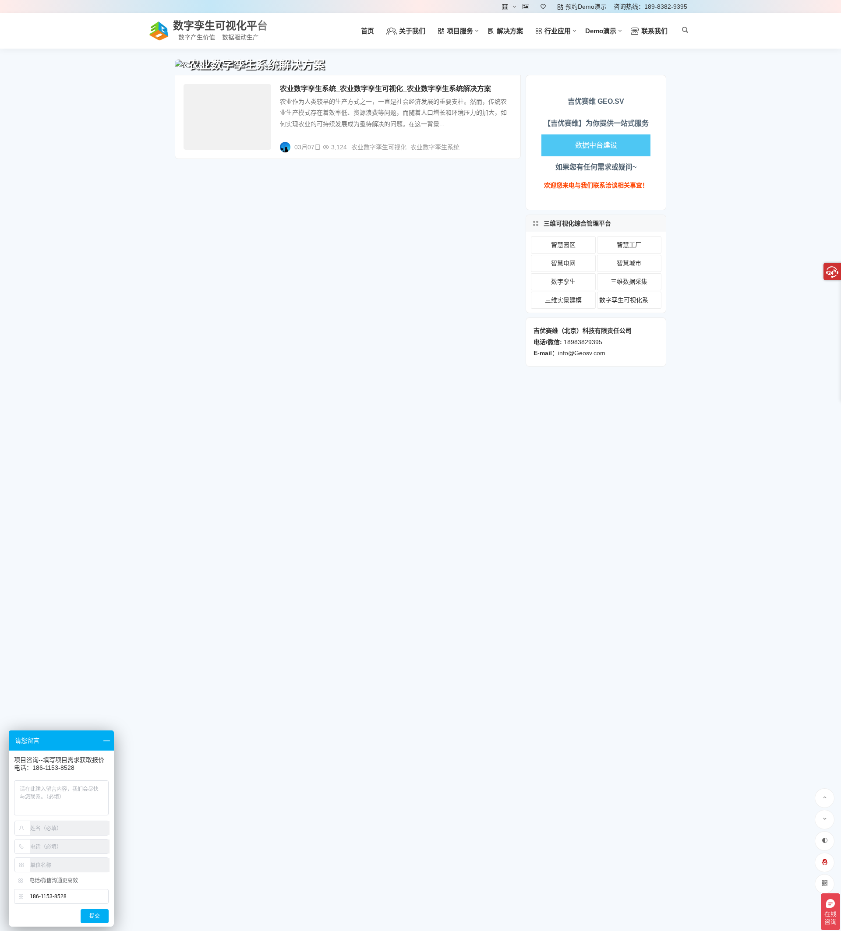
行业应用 (201, 94)
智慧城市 (629, 263)
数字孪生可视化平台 (220, 26)
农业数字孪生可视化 (378, 147)
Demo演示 (600, 31)
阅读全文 (503, 143)
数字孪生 (563, 281)
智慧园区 (563, 244)
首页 (367, 31)
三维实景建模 (563, 299)
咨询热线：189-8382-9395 (650, 6)
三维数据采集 (629, 281)
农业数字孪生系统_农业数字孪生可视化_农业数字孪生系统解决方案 (385, 88)
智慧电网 (563, 263)
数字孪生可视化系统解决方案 (630, 299)
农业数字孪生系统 (434, 147)
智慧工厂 (629, 244)
